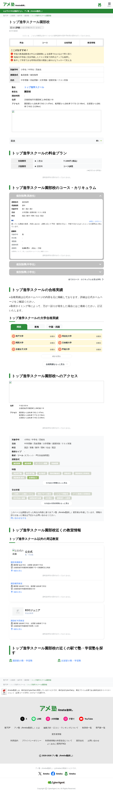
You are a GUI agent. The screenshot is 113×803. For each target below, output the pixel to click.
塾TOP (5, 15)
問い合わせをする (18, 518)
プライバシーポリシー (31, 740)
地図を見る (18, 570)
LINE (39, 718)
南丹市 (19, 15)
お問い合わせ (93, 740)
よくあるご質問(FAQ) (56, 743)
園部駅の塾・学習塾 (23, 660)
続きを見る (56, 356)
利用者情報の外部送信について (58, 740)
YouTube (89, 718)
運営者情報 (56, 734)
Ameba (46, 773)
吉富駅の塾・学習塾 (71, 660)
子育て (72, 718)
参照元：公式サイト (95, 221)
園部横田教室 (16, 583)
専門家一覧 (100, 727)
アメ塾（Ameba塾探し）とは (27, 727)
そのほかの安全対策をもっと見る (56, 503)
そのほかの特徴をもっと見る (56, 483)
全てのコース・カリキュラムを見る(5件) (84, 279)
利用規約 (14, 740)
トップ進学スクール (34, 87)
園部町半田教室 (17, 620)
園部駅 (26, 15)
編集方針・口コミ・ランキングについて (61, 727)
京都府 (12, 15)
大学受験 (55, 718)
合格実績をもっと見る (55, 364)
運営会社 (80, 740)
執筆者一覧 (87, 727)
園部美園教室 (16, 562)
